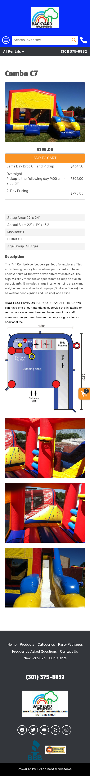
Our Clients (58, 658)
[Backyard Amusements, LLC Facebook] (22, 730)
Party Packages (70, 645)
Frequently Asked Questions (34, 651)
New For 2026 (35, 658)
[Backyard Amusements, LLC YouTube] (44, 730)
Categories (46, 645)
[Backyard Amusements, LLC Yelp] (55, 730)
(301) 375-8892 (74, 52)
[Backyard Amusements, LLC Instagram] (66, 730)
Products (27, 645)
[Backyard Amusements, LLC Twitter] (33, 730)
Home (12, 645)
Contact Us (69, 651)
